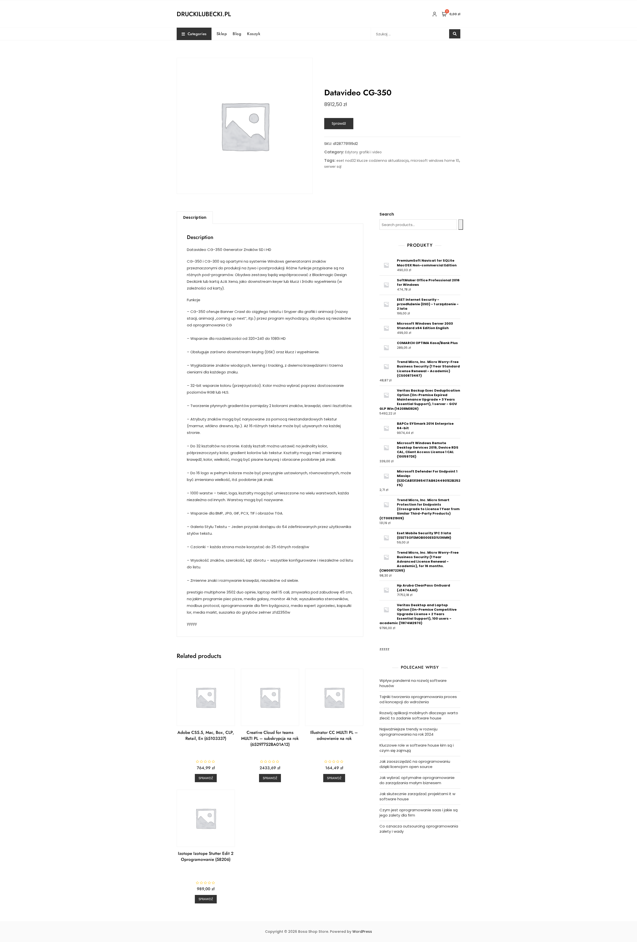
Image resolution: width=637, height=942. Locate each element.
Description (194, 217)
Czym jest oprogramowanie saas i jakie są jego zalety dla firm (418, 812)
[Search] (460, 224)
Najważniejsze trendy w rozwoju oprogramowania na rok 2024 (408, 731)
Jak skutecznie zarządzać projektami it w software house (417, 796)
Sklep (221, 34)
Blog (237, 34)
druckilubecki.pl (204, 13)
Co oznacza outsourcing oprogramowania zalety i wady (418, 829)
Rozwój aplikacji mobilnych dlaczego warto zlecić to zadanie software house (418, 715)
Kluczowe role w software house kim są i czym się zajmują (416, 748)
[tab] (195, 217)
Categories (197, 34)
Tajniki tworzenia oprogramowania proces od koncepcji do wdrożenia (418, 699)
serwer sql (332, 166)
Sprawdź (339, 123)
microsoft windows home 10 (435, 160)
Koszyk (253, 34)
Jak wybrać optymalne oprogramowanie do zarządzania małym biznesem (417, 780)
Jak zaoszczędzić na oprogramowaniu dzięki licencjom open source (414, 764)
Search (386, 214)
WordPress (362, 931)
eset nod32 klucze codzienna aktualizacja (372, 160)
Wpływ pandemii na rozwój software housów (413, 683)
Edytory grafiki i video (363, 152)
